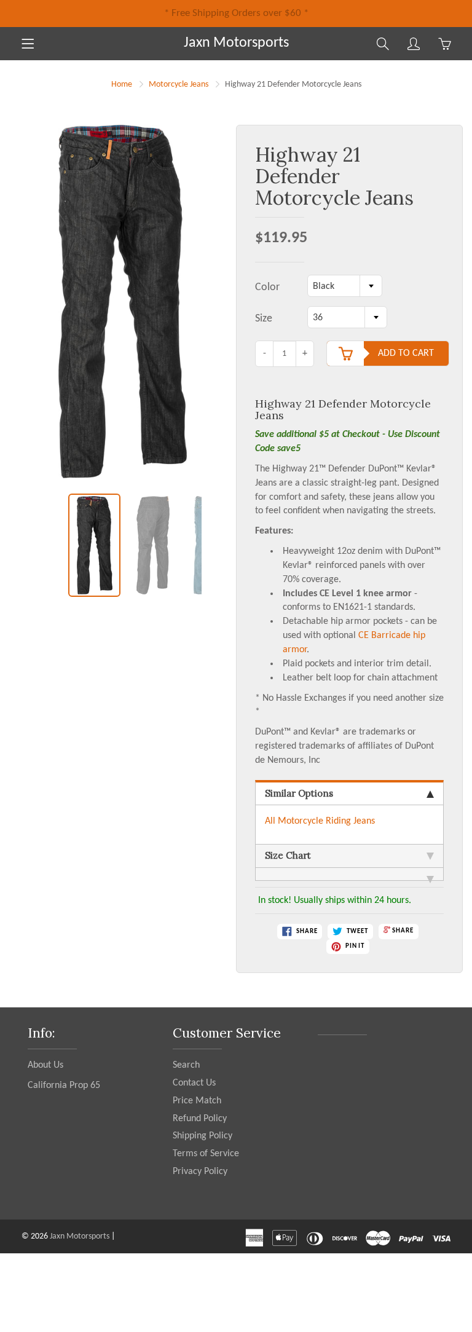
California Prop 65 (64, 1085)
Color (267, 287)
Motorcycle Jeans (178, 84)
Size (263, 319)
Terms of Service (206, 1154)
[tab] (349, 874)
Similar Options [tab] (299, 793)
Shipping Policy (202, 1136)
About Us (45, 1065)
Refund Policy (200, 1119)
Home (121, 84)
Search (186, 1065)
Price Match (197, 1101)
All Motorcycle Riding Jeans (320, 821)
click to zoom (126, 308)
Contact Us (194, 1083)
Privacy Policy (200, 1171)
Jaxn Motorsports (236, 43)
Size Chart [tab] (288, 855)
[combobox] (344, 286)
